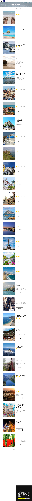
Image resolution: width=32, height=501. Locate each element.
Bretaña (17, 149)
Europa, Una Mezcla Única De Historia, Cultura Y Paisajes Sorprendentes (20, 406)
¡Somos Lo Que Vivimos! (21, 13)
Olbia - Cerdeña (19, 210)
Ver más (19, 20)
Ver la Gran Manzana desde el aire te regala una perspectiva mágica (21, 299)
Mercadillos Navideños (18, 422)
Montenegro (18, 105)
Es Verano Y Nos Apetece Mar (19, 347)
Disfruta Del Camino (20, 360)
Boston (17, 195)
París (17, 240)
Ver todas (15, 449)
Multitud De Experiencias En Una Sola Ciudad (20, 73)
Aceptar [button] (19, 498)
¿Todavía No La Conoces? (19, 58)
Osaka (17, 179)
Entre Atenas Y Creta (20, 135)
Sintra (17, 165)
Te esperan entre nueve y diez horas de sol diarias (21, 316)
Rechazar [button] (23, 498)
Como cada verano (20, 270)
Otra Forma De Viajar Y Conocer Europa (21, 45)
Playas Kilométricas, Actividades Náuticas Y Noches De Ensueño (21, 29)
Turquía (17, 88)
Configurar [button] (27, 498)
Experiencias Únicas (20, 375)
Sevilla (17, 224)
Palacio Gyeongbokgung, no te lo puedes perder (21, 330)
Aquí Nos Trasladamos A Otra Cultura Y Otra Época (21, 437)
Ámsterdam (18, 255)
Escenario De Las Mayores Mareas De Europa (20, 120)
